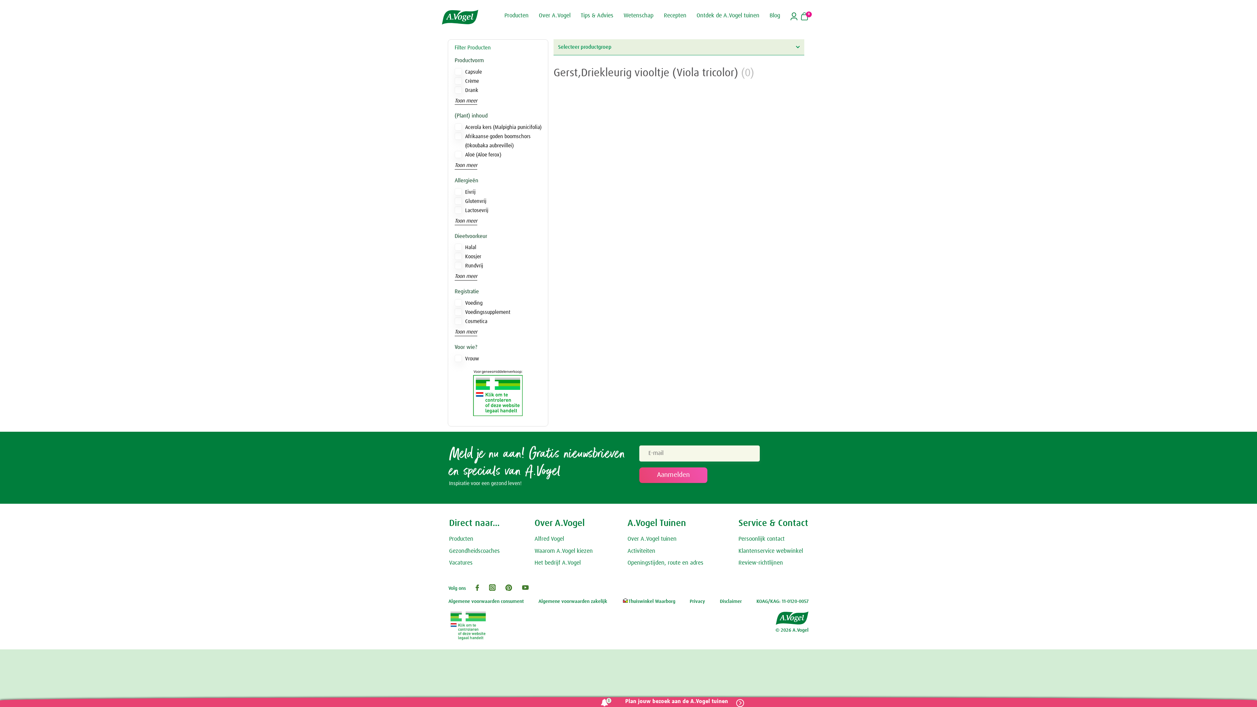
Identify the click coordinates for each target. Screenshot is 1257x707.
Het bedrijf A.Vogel (558, 563)
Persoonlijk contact (761, 539)
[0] (804, 17)
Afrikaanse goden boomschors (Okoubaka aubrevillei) (498, 141)
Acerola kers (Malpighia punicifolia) (503, 127)
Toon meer (466, 100)
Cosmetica (476, 321)
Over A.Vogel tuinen (652, 539)
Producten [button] (516, 16)
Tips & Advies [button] (597, 16)
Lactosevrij (476, 210)
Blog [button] (775, 16)
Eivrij (470, 192)
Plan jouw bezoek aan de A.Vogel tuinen (676, 701)
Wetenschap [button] (638, 16)
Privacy (697, 601)
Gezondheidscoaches (474, 551)
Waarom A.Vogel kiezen (564, 551)
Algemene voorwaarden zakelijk (572, 601)
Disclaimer (731, 601)
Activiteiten (641, 551)
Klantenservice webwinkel (770, 551)
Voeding (474, 303)
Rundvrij (474, 265)
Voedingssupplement (487, 312)
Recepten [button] (675, 16)
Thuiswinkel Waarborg (651, 601)
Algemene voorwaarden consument (486, 601)
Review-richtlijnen (760, 563)
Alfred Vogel (549, 539)
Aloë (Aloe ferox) (483, 154)
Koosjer (473, 256)
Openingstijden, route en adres (665, 563)
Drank (471, 90)
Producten (461, 539)
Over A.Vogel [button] (555, 16)
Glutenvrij (475, 201)
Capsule (473, 72)
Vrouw (472, 358)
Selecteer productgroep (584, 47)
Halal (470, 247)
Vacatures (461, 563)
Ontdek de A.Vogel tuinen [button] (728, 16)
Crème (472, 81)
